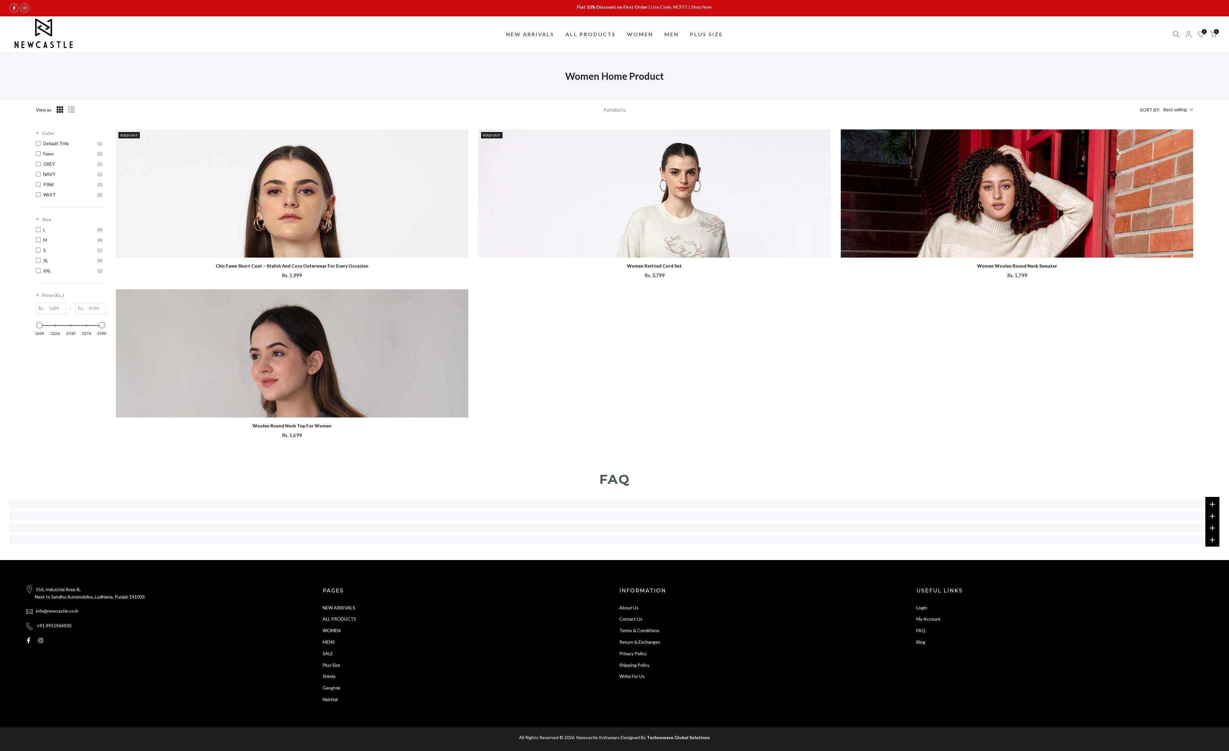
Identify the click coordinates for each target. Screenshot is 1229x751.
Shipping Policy (634, 665)
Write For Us (632, 676)
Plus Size (331, 665)
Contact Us (630, 619)
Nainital (330, 699)
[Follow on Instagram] (24, 8)
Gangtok (331, 688)
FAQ (920, 630)
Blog (920, 642)
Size (46, 219)
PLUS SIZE (706, 34)
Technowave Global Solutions (678, 737)
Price (53, 295)
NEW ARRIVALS (530, 34)
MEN (671, 34)
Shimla (329, 676)
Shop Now (659, 7)
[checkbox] (69, 143)
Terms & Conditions (639, 630)
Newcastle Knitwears (597, 737)
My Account (928, 619)
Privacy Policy (633, 653)
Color (48, 133)
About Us (629, 607)
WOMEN (640, 34)
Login (921, 607)
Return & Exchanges (639, 642)
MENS (329, 642)
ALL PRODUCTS (591, 34)
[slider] (39, 325)
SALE (328, 653)
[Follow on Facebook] (14, 8)
